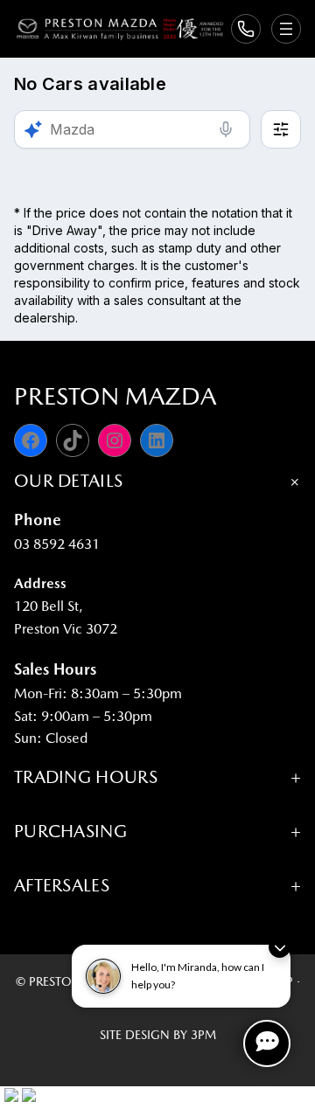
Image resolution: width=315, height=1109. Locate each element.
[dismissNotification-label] (279, 947)
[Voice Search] (226, 129)
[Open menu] (286, 29)
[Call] (246, 29)
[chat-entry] (266, 1043)
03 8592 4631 (57, 544)
